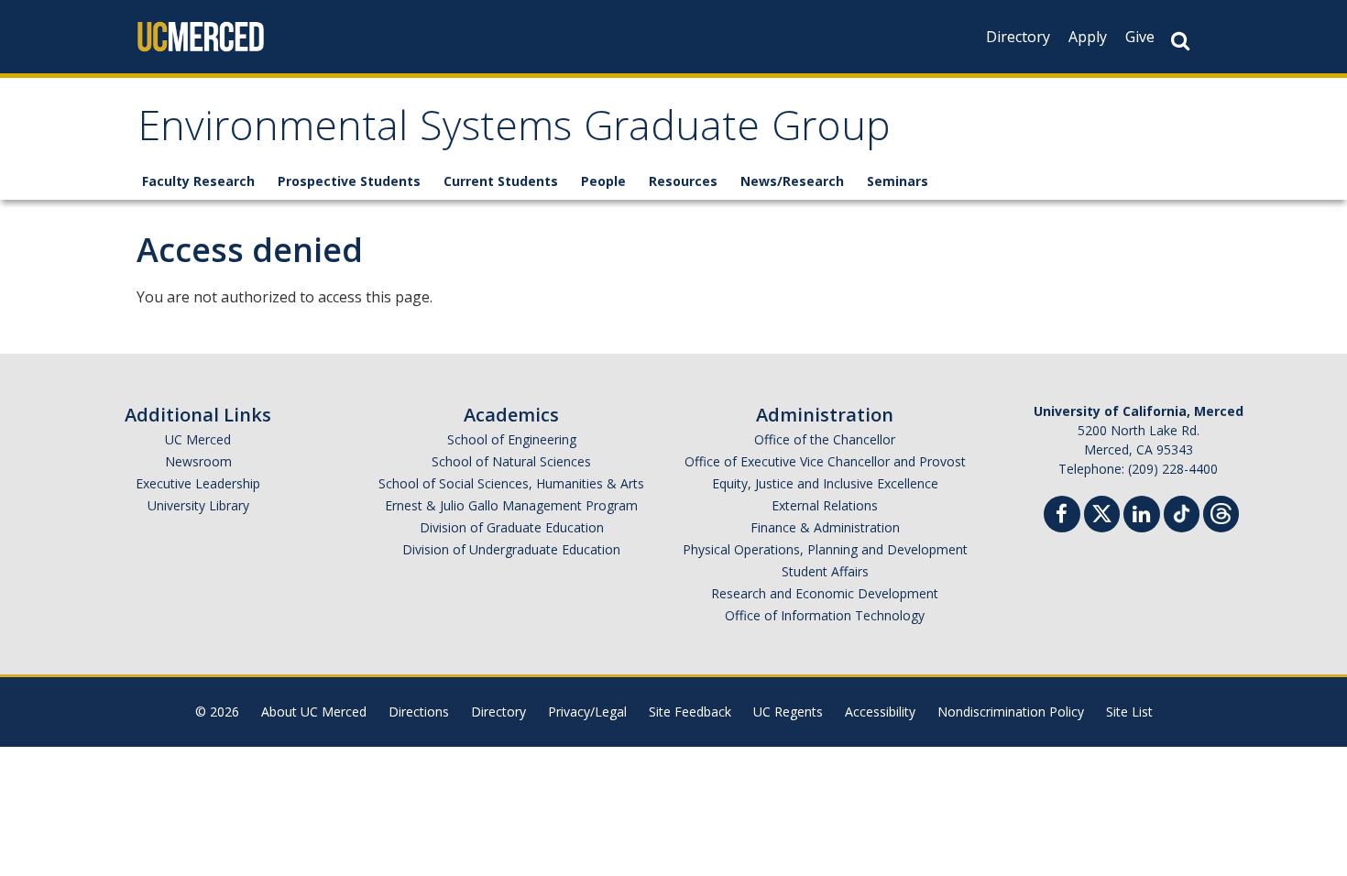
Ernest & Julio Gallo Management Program (511, 505)
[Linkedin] (1142, 516)
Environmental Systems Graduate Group (514, 131)
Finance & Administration (825, 527)
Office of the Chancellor (824, 439)
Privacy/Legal (587, 711)
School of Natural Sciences (511, 461)
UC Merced (198, 439)
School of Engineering (511, 439)
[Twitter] (1101, 512)
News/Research (792, 181)
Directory (1018, 37)
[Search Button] (1180, 41)
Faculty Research (198, 181)
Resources (683, 181)
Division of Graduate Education (512, 527)
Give (1140, 37)
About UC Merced (314, 711)
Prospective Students (349, 181)
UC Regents (788, 711)
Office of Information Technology (825, 615)
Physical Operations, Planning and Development (825, 549)
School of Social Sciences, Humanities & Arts (511, 483)
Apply (1087, 37)
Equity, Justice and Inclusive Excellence (825, 483)
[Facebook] (1062, 516)
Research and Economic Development (824, 593)
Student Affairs (825, 571)
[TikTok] (1181, 512)
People (603, 181)
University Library (198, 505)
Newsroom (198, 461)
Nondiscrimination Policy (1010, 711)
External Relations (825, 505)
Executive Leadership (198, 483)
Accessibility (880, 711)
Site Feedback (690, 711)
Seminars (897, 181)
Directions (419, 711)
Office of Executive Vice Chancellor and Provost (825, 461)
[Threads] (1221, 512)
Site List (1129, 711)
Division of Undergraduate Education (511, 549)
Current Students (501, 181)
